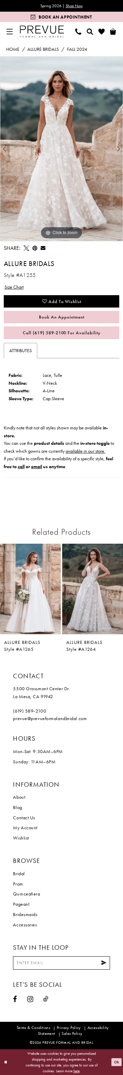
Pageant (21, 904)
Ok (117, 1062)
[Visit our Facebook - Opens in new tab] (15, 999)
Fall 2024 (77, 49)
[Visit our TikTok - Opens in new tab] (46, 999)
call (21, 466)
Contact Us (24, 817)
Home (12, 49)
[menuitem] (10, 31)
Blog (17, 807)
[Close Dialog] (5, 1062)
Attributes (20, 350)
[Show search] (90, 31)
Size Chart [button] (14, 287)
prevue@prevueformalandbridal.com (50, 718)
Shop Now (74, 6)
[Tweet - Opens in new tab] (26, 248)
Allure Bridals (43, 49)
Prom (18, 884)
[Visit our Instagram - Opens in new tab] (30, 999)
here (76, 1070)
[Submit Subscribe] (104, 962)
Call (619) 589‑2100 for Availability (61, 333)
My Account (25, 827)
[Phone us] (78, 31)
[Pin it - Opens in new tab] (34, 248)
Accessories (25, 925)
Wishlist (21, 838)
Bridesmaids (25, 914)
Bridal (19, 873)
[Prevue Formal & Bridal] (42, 31)
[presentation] (30, 589)
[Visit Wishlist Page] (101, 31)
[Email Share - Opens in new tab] (43, 248)
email (36, 466)
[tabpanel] (61, 149)
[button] (10, 31)
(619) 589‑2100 (29, 711)
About (19, 797)
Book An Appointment (61, 317)
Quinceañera (26, 894)
